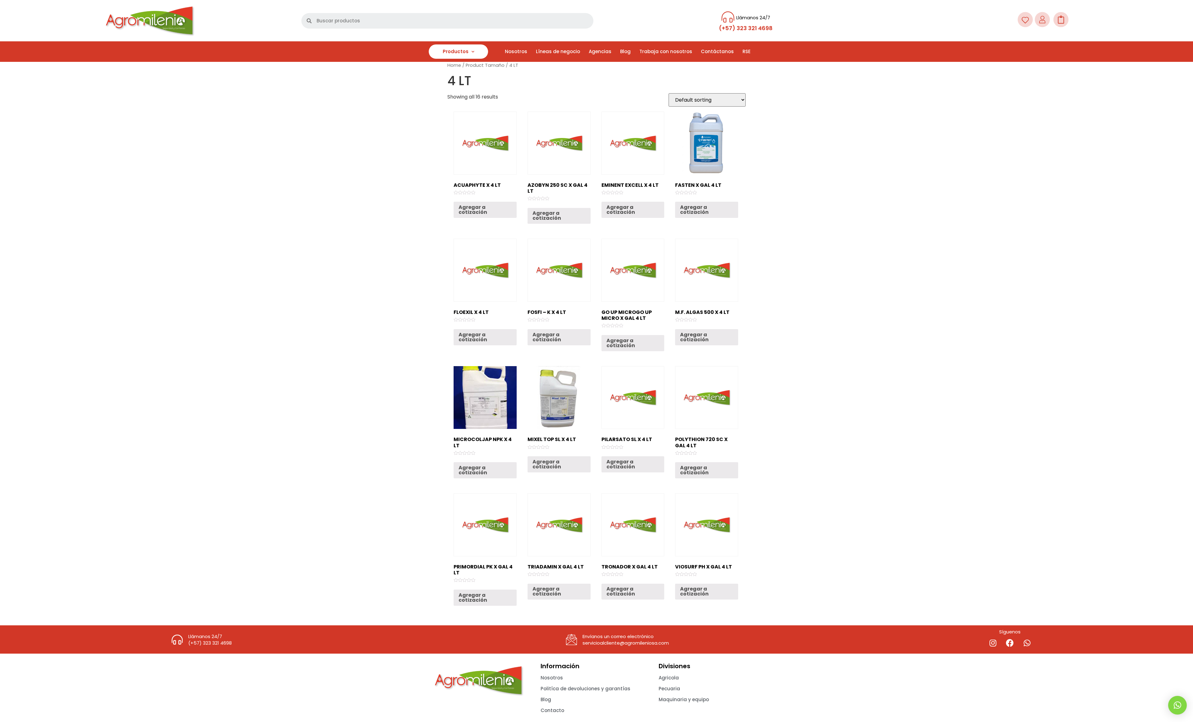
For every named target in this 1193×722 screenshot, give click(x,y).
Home (454, 65)
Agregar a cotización (473, 210)
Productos (456, 51)
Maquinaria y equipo (684, 699)
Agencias (600, 51)
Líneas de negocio (558, 51)
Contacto (552, 710)
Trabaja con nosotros (665, 51)
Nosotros (516, 51)
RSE (747, 51)
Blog (625, 51)
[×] (1177, 705)
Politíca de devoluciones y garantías (585, 688)
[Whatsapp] (1027, 643)
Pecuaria (669, 688)
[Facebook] (1010, 643)
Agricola (669, 677)
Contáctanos (717, 51)
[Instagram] (993, 643)
